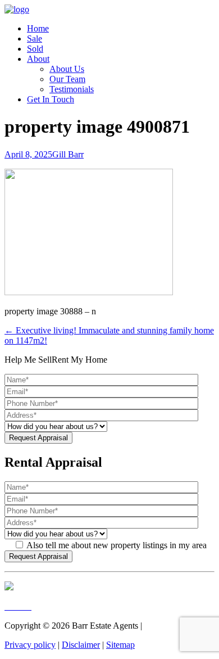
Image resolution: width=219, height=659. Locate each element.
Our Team (67, 79)
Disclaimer (81, 644)
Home (38, 28)
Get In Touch (50, 99)
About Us (66, 69)
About (38, 59)
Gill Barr (68, 154)
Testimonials (71, 89)
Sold (35, 48)
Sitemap (120, 644)
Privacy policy (30, 644)
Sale (34, 38)
